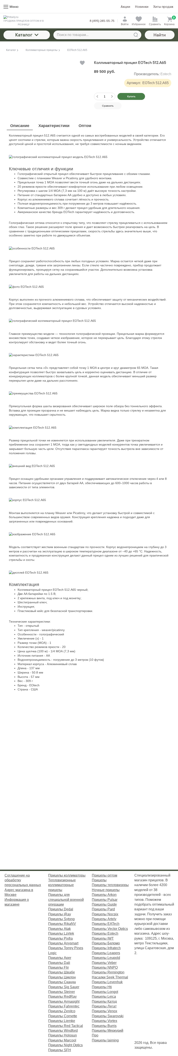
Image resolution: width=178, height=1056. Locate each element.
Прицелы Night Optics (65, 1045)
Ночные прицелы (106, 890)
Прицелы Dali (59, 963)
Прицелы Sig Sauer (63, 987)
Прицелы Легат (104, 1006)
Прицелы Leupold (106, 958)
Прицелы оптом (104, 875)
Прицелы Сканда (62, 982)
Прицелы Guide (104, 904)
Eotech (165, 74)
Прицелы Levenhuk (107, 982)
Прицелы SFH (59, 1050)
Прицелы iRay (59, 914)
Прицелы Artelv (104, 919)
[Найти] (135, 35)
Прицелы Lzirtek (61, 933)
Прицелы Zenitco (61, 1011)
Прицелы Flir (58, 967)
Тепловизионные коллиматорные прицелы (62, 885)
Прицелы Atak (59, 929)
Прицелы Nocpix (105, 914)
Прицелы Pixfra (60, 938)
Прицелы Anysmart (63, 943)
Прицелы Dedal (60, 909)
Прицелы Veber (104, 963)
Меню (14, 7)
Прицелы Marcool (62, 1040)
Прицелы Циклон (62, 977)
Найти (159, 35)
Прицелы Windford (63, 1030)
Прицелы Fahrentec (63, 1006)
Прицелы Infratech (106, 948)
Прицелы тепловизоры (110, 885)
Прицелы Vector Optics (110, 929)
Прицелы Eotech (105, 933)
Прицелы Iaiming (105, 1040)
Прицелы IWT (103, 938)
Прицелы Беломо (106, 943)
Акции (125, 7)
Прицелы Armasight (63, 1001)
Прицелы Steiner (61, 992)
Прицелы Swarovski (108, 1016)
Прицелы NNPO (105, 967)
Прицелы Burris (104, 1026)
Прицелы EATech (105, 924)
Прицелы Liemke (61, 1021)
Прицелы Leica (104, 996)
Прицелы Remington (108, 972)
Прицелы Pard (103, 909)
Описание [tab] (19, 126)
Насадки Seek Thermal (110, 977)
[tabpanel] (89, 412)
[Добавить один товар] (112, 96)
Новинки (141, 7)
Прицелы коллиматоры (67, 875)
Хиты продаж (163, 7)
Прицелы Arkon (104, 895)
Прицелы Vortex (104, 1021)
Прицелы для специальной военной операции (66, 899)
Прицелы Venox (104, 1011)
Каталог (23, 35)
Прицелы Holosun (62, 1035)
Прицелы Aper (59, 958)
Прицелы (99, 880)
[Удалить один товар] (97, 96)
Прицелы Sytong (61, 919)
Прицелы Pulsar (104, 899)
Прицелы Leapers (106, 953)
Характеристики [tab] (53, 126)
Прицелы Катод (104, 1001)
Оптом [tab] (85, 126)
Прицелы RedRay (62, 996)
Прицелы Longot (105, 992)
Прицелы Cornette (62, 1016)
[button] (82, 63)
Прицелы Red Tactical (65, 1026)
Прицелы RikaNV (62, 924)
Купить (131, 96)
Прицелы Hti (102, 987)
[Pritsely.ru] (23, 17)
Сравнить (108, 105)
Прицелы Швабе (61, 972)
